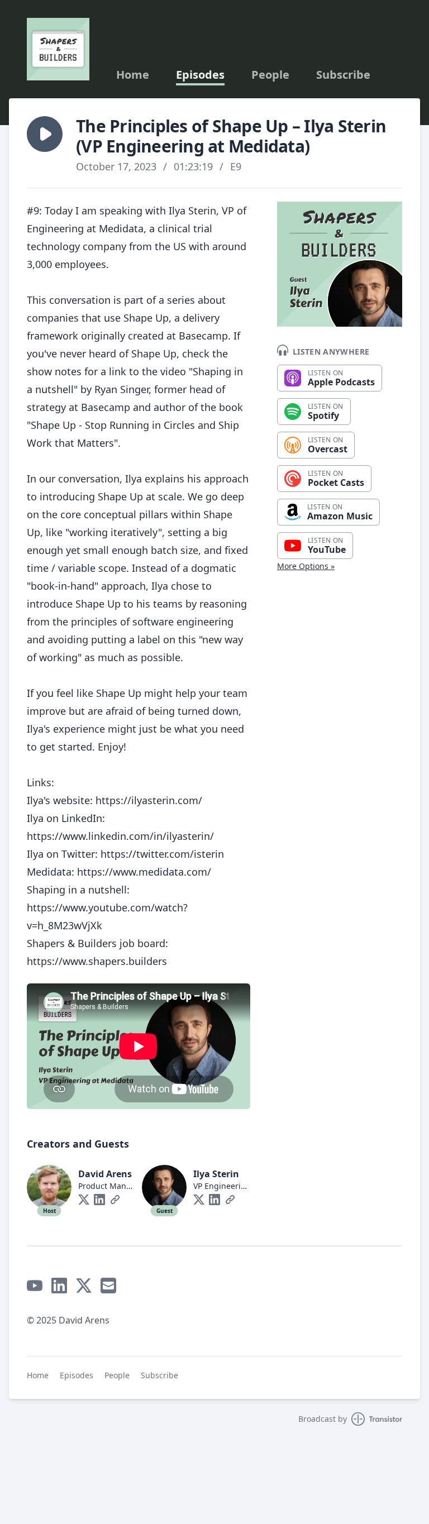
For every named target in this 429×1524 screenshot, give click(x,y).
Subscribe (343, 74)
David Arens (105, 1174)
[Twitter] (83, 1199)
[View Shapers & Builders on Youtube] (34, 1285)
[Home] (58, 49)
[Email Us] (108, 1285)
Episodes (200, 74)
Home (132, 74)
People (270, 74)
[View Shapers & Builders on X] (84, 1285)
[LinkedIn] (99, 1199)
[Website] (115, 1199)
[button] (45, 134)
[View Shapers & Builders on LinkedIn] (59, 1285)
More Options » (306, 566)
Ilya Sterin (216, 1174)
